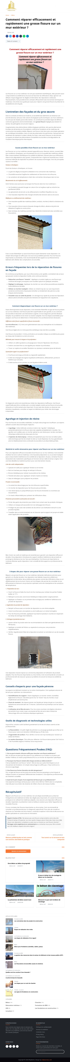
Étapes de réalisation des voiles (23, 929)
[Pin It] (13, 36)
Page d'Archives (40, 1037)
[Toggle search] (59, 6)
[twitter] (50, 6)
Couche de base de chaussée (14, 978)
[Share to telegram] (27, 36)
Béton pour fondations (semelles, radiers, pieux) (28, 946)
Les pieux (21, 990)
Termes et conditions (42, 1029)
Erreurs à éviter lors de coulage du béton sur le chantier (49, 876)
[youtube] (42, 6)
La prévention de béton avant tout (19, 900)
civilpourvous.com (46, 1060)
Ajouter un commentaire (19, 851)
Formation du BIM (18, 919)
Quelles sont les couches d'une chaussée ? (18, 972)
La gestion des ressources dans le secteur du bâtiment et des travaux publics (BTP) (38, 955)
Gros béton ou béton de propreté (19, 863)
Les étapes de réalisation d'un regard (25, 938)
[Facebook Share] (7, 36)
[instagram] (45, 6)
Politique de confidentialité (43, 1027)
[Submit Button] (62, 1051)
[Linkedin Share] (17, 36)
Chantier (16, 927)
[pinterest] (53, 6)
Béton (15, 944)
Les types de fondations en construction (26, 992)
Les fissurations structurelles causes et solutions (28, 964)
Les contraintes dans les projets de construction (28, 921)
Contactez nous (40, 1032)
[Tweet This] (10, 36)
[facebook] (48, 6)
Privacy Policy (40, 1034)
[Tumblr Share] (20, 36)
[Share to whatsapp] (24, 36)
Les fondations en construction (21, 936)
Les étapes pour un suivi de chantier (25, 983)
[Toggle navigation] (62, 6)
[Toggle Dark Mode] (57, 6)
